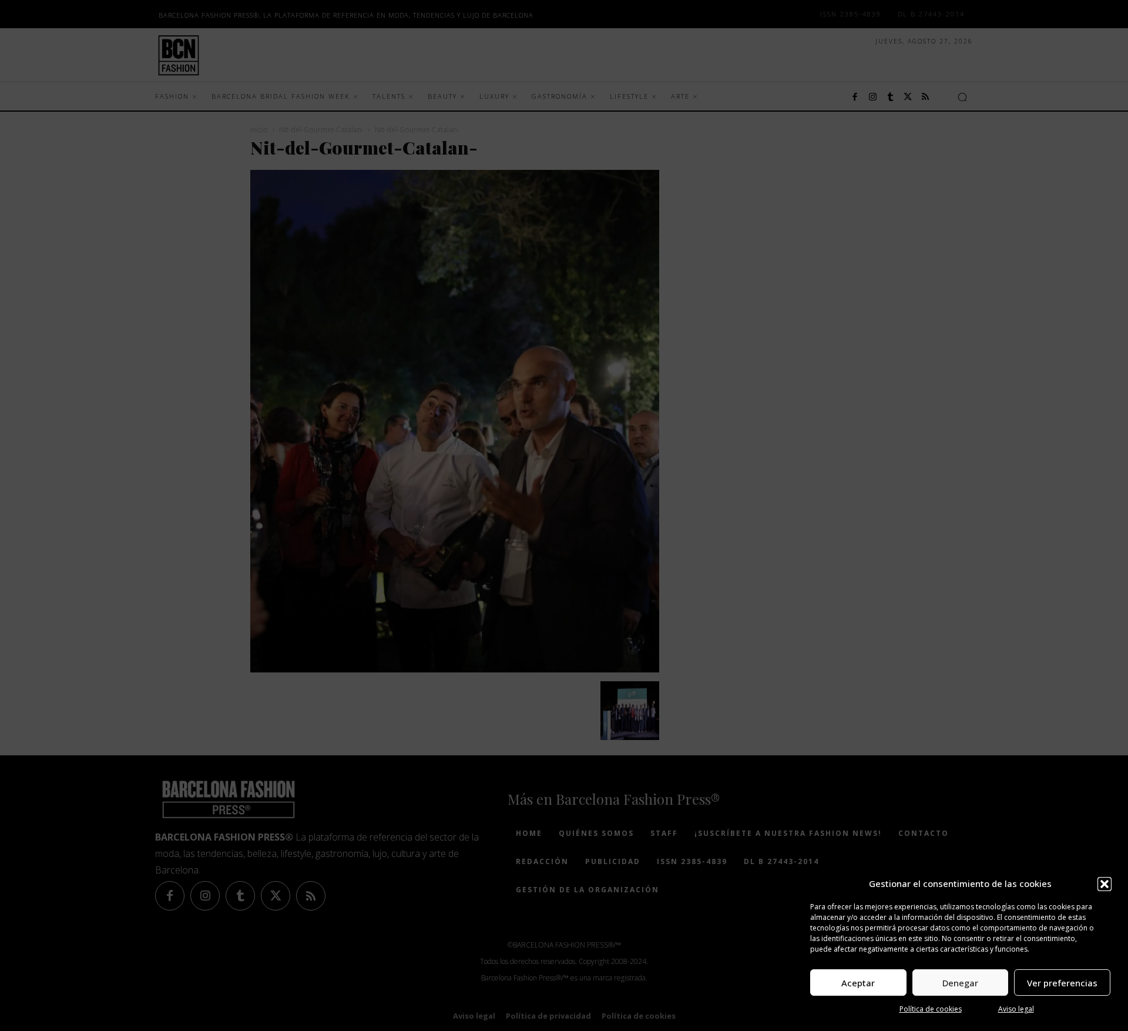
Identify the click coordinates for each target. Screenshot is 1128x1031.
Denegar (960, 983)
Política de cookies (930, 1009)
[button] (1104, 884)
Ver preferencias (1062, 983)
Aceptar (858, 983)
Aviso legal (1016, 1009)
